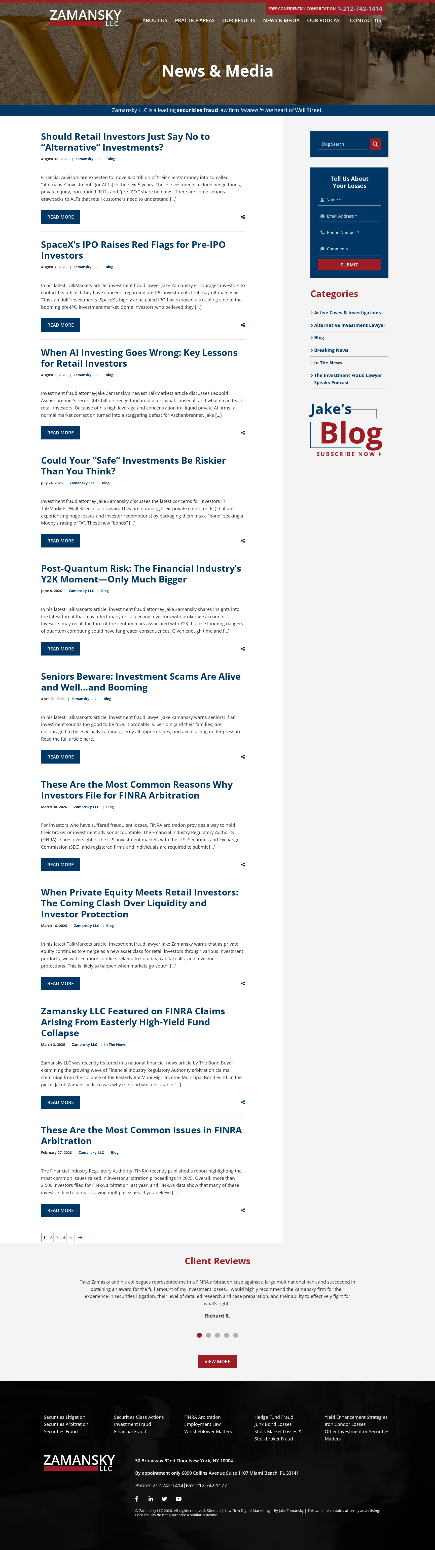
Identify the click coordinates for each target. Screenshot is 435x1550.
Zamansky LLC (88, 158)
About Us (154, 20)
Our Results (239, 20)
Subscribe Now (347, 454)
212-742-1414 (362, 8)
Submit (349, 265)
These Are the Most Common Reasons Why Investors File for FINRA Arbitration (137, 789)
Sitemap (214, 1510)
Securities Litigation (64, 1417)
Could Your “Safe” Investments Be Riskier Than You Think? (133, 465)
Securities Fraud (61, 1431)
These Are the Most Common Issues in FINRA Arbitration (141, 1135)
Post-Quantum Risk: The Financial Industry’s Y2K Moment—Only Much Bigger (141, 573)
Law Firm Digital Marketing (247, 1510)
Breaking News (331, 350)
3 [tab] (217, 1335)
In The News (328, 363)
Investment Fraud (132, 1424)
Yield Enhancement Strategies (356, 1417)
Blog (319, 337)
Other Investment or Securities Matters (357, 1435)
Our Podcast (324, 20)
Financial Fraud (130, 1431)
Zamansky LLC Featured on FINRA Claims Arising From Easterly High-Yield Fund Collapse (133, 1022)
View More (217, 1361)
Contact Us (365, 20)
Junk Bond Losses (273, 1424)
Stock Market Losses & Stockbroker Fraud (278, 1435)
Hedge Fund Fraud (274, 1417)
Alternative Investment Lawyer (349, 325)
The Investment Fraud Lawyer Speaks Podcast (348, 379)
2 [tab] (208, 1335)
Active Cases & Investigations (347, 312)
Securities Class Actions (139, 1417)
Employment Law (202, 1424)
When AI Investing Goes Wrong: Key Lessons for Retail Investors (139, 357)
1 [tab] (199, 1335)
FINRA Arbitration (202, 1417)
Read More (60, 217)
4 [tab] (226, 1335)
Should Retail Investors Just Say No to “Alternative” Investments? (125, 141)
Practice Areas (195, 20)
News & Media (281, 20)
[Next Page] (80, 1237)
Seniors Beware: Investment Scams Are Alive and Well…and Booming (141, 681)
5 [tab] (235, 1335)
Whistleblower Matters (208, 1431)
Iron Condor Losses (345, 1424)
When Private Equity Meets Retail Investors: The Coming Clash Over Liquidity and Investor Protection (139, 903)
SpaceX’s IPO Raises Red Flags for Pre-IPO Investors (133, 249)
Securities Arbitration (66, 1424)
